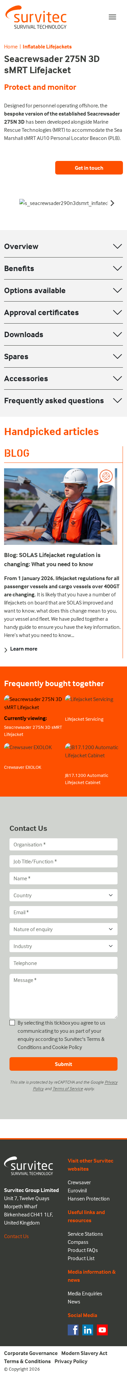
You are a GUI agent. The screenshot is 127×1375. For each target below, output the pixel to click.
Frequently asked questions (54, 400)
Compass (78, 1241)
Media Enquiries (85, 1293)
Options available (35, 290)
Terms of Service (67, 1088)
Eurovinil (77, 1190)
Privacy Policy (71, 1361)
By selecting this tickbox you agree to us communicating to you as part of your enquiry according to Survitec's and (61, 1034)
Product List (81, 1258)
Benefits (19, 268)
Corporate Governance (31, 1353)
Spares (16, 356)
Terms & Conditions (27, 1361)
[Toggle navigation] (112, 17)
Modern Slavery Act (84, 1353)
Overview (21, 246)
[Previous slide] (14, 203)
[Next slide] (112, 203)
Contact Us (16, 1236)
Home (11, 46)
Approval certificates (41, 312)
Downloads (23, 334)
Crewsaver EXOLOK (22, 767)
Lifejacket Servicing (84, 719)
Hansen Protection (89, 1198)
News (74, 1301)
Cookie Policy (67, 1047)
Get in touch (89, 167)
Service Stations (85, 1233)
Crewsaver (79, 1182)
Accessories (26, 378)
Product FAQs (83, 1250)
